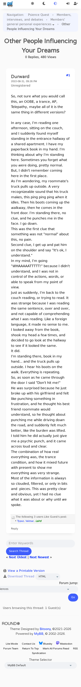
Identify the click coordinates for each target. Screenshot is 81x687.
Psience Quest (38, 15)
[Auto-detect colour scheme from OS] (55, 4)
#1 (68, 75)
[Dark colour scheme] (43, 4)
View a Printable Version (26, 571)
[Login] (68, 3)
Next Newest (39, 557)
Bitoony (45, 629)
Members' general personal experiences (36, 22)
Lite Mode (12, 643)
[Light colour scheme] (32, 4)
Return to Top (30, 648)
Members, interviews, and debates (39, 17)
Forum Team (10, 648)
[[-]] (13, 517)
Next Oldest (18, 557)
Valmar (30, 521)
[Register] (76, 4)
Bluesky (47, 643)
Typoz (20, 521)
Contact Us (28, 643)
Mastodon (65, 643)
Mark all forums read (56, 648)
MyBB (38, 634)
